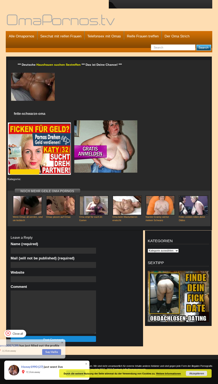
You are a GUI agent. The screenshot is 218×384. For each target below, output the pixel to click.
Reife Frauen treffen (143, 36)
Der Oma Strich (177, 36)
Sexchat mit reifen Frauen (60, 36)
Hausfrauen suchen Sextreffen (58, 64)
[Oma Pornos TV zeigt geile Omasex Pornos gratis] (61, 21)
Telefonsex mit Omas (104, 36)
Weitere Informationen (168, 373)
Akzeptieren (196, 373)
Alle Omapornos (21, 36)
